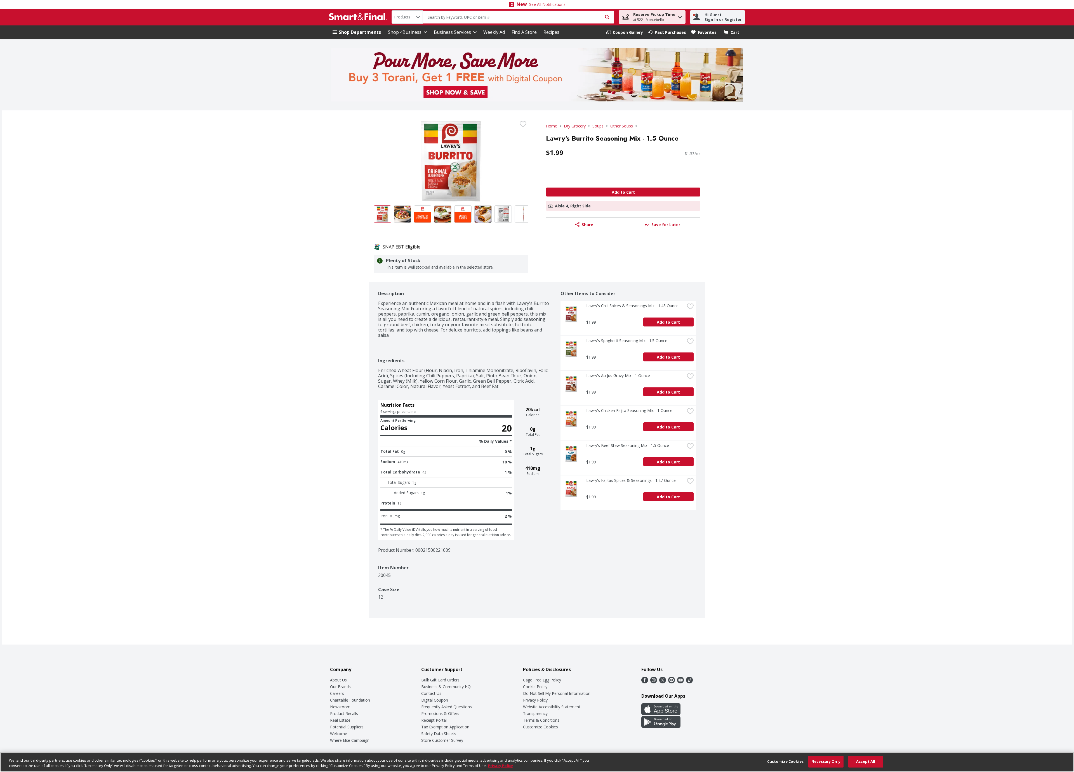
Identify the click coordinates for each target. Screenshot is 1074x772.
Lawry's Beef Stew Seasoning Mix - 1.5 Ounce (627, 445)
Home (551, 126)
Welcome (338, 733)
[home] (359, 17)
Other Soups (621, 126)
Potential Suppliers (347, 727)
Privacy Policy (535, 700)
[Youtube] (680, 682)
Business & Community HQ (446, 686)
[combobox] (407, 17)
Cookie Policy (535, 686)
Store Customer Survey (442, 740)
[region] (537, 762)
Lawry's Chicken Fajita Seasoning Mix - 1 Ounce (629, 410)
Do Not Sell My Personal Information (556, 693)
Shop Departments (360, 32)
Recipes (551, 32)
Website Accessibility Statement (551, 706)
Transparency (535, 713)
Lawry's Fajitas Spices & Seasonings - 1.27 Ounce (631, 480)
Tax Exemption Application (445, 727)
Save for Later (665, 224)
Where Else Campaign (349, 740)
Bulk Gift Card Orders (440, 680)
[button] (680, 15)
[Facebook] (644, 682)
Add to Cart (623, 192)
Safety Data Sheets (438, 733)
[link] (625, 32)
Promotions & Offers (440, 713)
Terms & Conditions (541, 720)
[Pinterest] (671, 682)
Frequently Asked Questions (446, 706)
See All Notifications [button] (547, 4)
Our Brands (340, 686)
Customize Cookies (540, 727)
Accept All (865, 761)
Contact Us (431, 693)
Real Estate (340, 720)
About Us (338, 680)
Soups (598, 126)
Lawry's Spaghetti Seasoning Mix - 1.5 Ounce (626, 340)
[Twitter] (662, 682)
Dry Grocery (575, 126)
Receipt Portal (434, 720)
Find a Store (524, 32)
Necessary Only (825, 761)
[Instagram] (653, 682)
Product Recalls (344, 713)
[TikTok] (689, 682)
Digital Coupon (434, 700)
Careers (337, 693)
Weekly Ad (494, 32)
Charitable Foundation (350, 700)
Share (587, 224)
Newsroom (340, 706)
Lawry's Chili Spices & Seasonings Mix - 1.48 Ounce (632, 305)
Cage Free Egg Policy (542, 680)
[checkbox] (523, 124)
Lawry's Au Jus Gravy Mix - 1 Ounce (618, 375)
